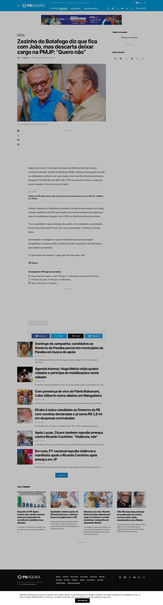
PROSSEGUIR (82, 600)
